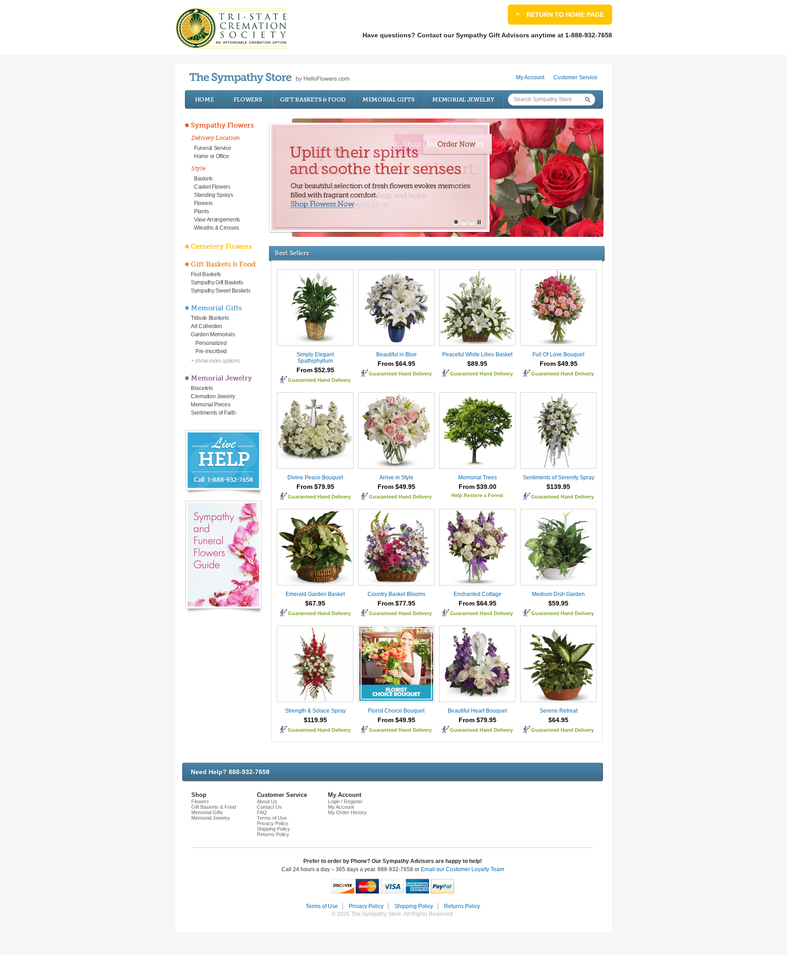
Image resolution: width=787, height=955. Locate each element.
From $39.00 (477, 486)
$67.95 (315, 603)
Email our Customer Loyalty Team (462, 869)
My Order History (347, 812)
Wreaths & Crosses (216, 228)
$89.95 (477, 363)
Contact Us (269, 807)
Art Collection (206, 326)
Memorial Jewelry (463, 99)
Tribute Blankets (210, 318)
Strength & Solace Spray (315, 711)
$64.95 (558, 720)
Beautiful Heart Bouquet (477, 711)
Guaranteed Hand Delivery (319, 380)
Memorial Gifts (389, 99)
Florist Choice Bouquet (396, 711)
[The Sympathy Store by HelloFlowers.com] (269, 78)
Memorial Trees (477, 477)
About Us (267, 801)
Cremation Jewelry (213, 396)
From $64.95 (396, 363)
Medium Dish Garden (558, 594)
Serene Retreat (558, 711)
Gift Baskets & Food (313, 99)
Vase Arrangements (217, 219)
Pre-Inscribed (211, 351)
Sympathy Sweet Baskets (220, 291)
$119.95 (315, 720)
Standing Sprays (213, 195)
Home (204, 99)
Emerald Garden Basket (315, 594)
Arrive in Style (396, 477)
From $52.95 (315, 370)
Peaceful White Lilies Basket (477, 354)
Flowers (248, 99)
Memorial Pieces (210, 404)
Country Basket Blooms (396, 594)
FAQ (262, 812)
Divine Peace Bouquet (315, 477)
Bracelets (202, 388)
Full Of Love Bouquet (558, 354)
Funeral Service (212, 148)
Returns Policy (273, 834)
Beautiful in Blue (396, 354)
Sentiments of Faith (213, 413)
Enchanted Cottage (477, 594)
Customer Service (575, 77)
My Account (530, 77)
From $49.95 (558, 363)
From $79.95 (315, 486)
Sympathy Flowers (222, 125)
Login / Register (345, 801)
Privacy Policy (272, 823)
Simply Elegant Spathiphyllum (315, 357)
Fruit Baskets (206, 274)
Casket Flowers (212, 187)
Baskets (203, 178)
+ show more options (215, 361)
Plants (201, 211)
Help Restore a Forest (477, 495)
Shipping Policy (273, 829)
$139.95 (558, 486)
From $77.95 (396, 603)
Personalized (210, 343)
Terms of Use (272, 818)
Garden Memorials (213, 334)
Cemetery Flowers (221, 246)
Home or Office (211, 156)
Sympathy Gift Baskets (217, 282)
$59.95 (558, 603)
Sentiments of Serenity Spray (558, 477)
